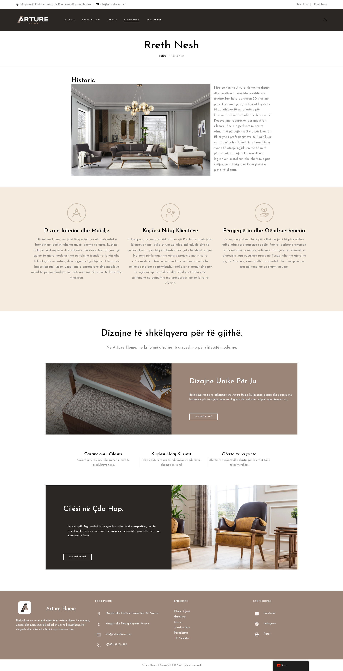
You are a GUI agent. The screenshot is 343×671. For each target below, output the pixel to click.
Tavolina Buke (182, 627)
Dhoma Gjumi (182, 611)
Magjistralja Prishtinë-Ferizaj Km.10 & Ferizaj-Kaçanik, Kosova (56, 4)
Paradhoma (181, 633)
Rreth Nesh (320, 4)
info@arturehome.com (112, 4)
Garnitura (179, 617)
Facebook (269, 613)
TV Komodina (182, 638)
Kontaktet (302, 4)
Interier (178, 622)
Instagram (270, 623)
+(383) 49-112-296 (116, 644)
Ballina (162, 56)
